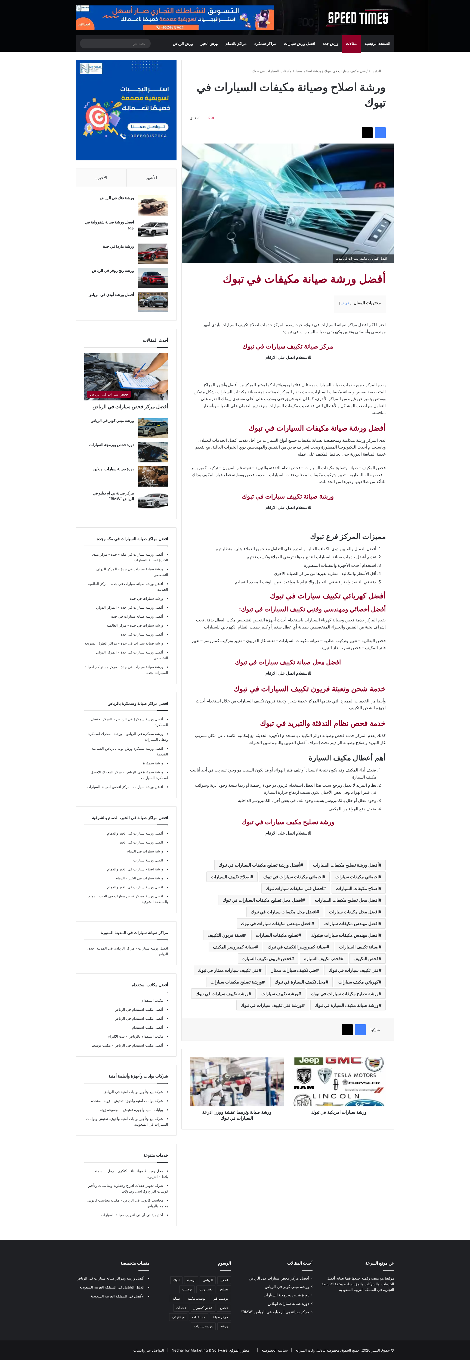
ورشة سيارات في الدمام (145, 851)
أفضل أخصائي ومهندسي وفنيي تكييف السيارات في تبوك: (312, 609)
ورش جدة (330, 43)
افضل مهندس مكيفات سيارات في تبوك (276, 923)
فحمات (181, 1308)
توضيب (187, 1289)
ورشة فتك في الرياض (117, 197)
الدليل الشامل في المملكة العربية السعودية (111, 1287)
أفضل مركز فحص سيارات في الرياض (130, 406)
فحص (224, 1308)
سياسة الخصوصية (274, 1350)
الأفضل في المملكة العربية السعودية (117, 1296)
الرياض (208, 1280)
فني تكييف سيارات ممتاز (293, 970)
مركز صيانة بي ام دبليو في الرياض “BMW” (275, 1312)
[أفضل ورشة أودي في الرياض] (153, 302)
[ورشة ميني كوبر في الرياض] (153, 428)
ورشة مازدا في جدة (118, 246)
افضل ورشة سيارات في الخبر (141, 842)
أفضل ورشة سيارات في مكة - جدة (137, 554)
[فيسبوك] (380, 132)
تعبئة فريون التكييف (225, 935)
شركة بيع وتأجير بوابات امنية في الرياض (133, 1092)
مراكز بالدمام (236, 43)
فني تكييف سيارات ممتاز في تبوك (228, 970)
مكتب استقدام (152, 1000)
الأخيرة (101, 177)
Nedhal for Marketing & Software (199, 1350)
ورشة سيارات (203, 1326)
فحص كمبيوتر (203, 1308)
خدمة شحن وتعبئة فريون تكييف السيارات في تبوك (309, 688)
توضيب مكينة (196, 1298)
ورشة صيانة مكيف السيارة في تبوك (347, 1005)
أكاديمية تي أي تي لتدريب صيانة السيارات (132, 1215)
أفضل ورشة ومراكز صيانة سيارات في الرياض (110, 1278)
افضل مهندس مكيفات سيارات (351, 923)
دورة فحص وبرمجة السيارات (111, 444)
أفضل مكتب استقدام (147, 1027)
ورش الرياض (183, 43)
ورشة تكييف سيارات (279, 993)
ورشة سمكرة (153, 763)
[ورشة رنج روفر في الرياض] (153, 278)
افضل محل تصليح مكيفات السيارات (347, 900)
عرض (345, 303)
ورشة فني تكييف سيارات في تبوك (271, 1005)
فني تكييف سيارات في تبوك (354, 970)
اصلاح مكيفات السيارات (357, 888)
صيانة (176, 1298)
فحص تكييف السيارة (322, 958)
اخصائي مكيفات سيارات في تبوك (293, 876)
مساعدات (198, 1317)
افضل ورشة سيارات (147, 787)
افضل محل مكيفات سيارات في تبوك (283, 911)
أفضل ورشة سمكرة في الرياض (139, 719)
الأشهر (151, 177)
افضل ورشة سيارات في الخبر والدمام (135, 887)
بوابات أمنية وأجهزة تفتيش (142, 1109)
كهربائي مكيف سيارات (358, 982)
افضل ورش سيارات (299, 43)
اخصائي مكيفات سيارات (357, 876)
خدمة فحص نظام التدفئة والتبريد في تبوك (323, 723)
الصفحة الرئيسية (377, 43)
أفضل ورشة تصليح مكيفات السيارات (346, 865)
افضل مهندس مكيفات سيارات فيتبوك (345, 935)
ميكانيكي (178, 1317)
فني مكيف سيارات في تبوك (345, 71)
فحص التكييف (366, 958)
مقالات (351, 43)
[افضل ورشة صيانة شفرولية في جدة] (153, 229)
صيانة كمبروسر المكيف (234, 947)
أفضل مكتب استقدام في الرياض (139, 1009)
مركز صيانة (220, 1317)
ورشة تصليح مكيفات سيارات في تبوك (345, 993)
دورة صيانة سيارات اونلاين (113, 468)
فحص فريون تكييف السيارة (266, 958)
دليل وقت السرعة (308, 1350)
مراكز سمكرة (265, 43)
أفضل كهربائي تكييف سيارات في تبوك (328, 595)
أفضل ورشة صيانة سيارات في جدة (137, 583)
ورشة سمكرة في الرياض (144, 734)
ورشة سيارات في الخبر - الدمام (139, 878)
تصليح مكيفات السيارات (277, 935)
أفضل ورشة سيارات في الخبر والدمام (135, 833)
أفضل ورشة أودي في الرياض (111, 294)
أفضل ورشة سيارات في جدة (141, 607)
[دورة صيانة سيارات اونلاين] (153, 476)
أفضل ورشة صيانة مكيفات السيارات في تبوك (317, 428)
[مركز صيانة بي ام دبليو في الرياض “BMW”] (153, 500)
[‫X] (367, 132)
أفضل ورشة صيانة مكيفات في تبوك (304, 278)
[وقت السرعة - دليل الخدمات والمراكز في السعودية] (359, 17)
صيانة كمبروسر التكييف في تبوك (297, 947)
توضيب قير (220, 1298)
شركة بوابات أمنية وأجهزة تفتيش (138, 1100)
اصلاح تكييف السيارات (231, 876)
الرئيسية (375, 71)
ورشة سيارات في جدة (146, 598)
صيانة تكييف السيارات (359, 947)
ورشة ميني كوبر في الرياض (112, 420)
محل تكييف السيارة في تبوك (300, 982)
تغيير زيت (205, 1289)
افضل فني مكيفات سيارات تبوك (294, 888)
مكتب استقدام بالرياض (145, 1036)
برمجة (191, 1280)
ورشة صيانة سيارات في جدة (142, 569)
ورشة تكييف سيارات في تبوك (222, 993)
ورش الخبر (209, 43)
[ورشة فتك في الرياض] (153, 205)
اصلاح (224, 1280)
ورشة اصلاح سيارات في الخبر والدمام (135, 869)
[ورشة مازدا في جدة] (153, 254)
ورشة (224, 1326)
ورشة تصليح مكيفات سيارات (236, 982)
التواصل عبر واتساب (148, 1350)
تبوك (176, 1280)
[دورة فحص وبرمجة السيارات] (153, 452)
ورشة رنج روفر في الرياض (113, 270)
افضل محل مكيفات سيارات (354, 911)
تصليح (224, 1289)
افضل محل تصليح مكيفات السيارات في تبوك (262, 900)
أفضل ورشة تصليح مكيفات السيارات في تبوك (259, 865)
